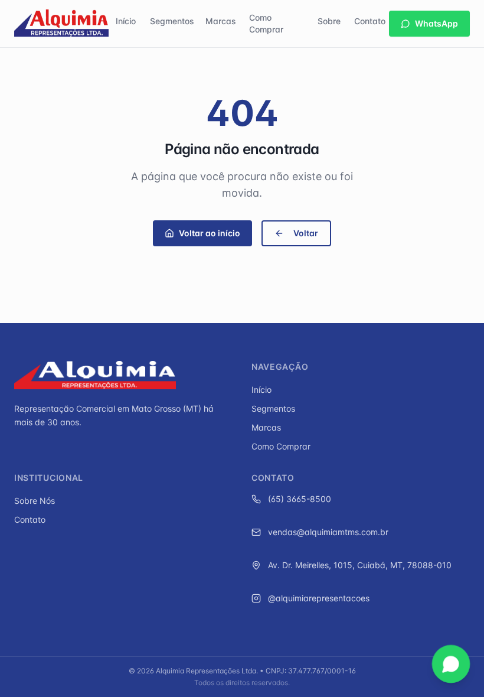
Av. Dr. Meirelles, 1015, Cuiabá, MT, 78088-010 (360, 565)
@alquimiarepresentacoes (318, 598)
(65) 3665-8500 (299, 499)
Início (126, 21)
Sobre (329, 21)
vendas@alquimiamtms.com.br (328, 532)
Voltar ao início (209, 233)
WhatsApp (436, 23)
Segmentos (172, 21)
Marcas (220, 21)
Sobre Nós (34, 501)
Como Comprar (266, 23)
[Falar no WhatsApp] (451, 664)
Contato (369, 21)
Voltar (305, 233)
